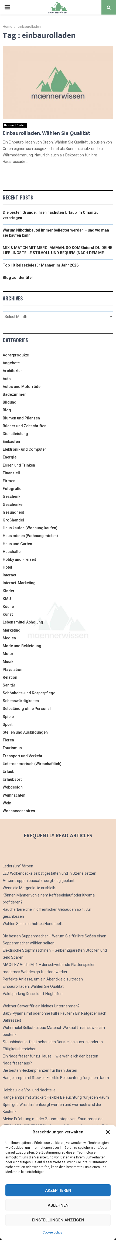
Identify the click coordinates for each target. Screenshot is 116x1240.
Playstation (12, 669)
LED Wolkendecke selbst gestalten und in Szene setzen (49, 873)
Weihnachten (14, 795)
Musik (8, 661)
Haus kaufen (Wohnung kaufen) (30, 528)
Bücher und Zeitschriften (24, 426)
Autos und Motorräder (22, 386)
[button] (108, 1132)
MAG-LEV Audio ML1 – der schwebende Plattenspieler (49, 964)
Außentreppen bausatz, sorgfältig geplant (38, 880)
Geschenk (11, 496)
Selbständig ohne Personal (27, 708)
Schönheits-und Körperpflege (29, 693)
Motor (8, 653)
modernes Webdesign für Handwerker (35, 972)
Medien (9, 638)
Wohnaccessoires (19, 811)
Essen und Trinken (19, 465)
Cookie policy (52, 1232)
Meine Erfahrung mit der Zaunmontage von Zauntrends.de (53, 1119)
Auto (7, 379)
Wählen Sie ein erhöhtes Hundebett (33, 924)
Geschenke (12, 504)
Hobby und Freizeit (19, 559)
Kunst (8, 614)
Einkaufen (11, 441)
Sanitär (9, 685)
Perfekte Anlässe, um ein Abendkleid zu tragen (43, 979)
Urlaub (8, 771)
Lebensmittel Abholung (23, 622)
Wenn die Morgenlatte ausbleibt (30, 888)
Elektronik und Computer (24, 449)
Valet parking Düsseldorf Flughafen (33, 994)
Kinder (9, 591)
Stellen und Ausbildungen (25, 732)
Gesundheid (13, 512)
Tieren (8, 740)
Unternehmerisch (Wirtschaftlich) (32, 764)
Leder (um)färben (18, 866)
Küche (8, 606)
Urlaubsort (12, 779)
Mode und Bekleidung (22, 646)
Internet (9, 575)
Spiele (8, 716)
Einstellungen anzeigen (58, 1220)
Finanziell (11, 473)
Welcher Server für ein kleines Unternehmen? (41, 1006)
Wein (7, 803)
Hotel (7, 567)
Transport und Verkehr (23, 756)
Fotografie (12, 488)
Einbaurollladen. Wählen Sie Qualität (46, 133)
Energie (9, 457)
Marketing (12, 630)
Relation (10, 677)
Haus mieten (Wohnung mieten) (30, 536)
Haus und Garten (14, 125)
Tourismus (12, 748)
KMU (7, 599)
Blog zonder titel (18, 277)
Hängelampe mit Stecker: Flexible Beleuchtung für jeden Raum (56, 1078)
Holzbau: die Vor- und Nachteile (29, 1090)
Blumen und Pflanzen (21, 418)
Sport (7, 724)
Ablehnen (58, 1205)
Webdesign (13, 787)
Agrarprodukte (16, 355)
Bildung (9, 402)
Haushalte (12, 551)
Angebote (11, 363)
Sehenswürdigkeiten (21, 701)
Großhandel (13, 520)
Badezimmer (14, 394)
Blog (7, 410)
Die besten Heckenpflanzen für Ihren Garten (40, 1070)
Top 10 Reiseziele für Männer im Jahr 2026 (41, 265)
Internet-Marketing (19, 583)
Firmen (9, 481)
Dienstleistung (15, 434)
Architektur (12, 371)
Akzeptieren (58, 1190)
